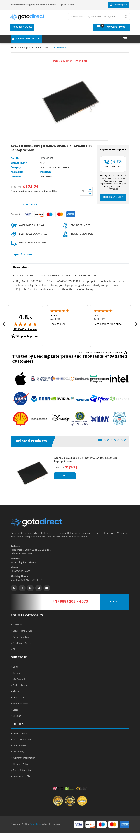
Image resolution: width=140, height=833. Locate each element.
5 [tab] (116, 441)
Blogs (15, 710)
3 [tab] (109, 441)
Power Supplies (21, 637)
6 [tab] (119, 441)
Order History (20, 685)
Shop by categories (26, 39)
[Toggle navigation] (125, 38)
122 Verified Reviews (25, 329)
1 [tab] (99, 441)
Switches (17, 625)
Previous (8, 470)
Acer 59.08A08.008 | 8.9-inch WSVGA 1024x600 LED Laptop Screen (85, 460)
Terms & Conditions (23, 770)
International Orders (23, 739)
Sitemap (17, 716)
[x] (22, 588)
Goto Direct (35, 824)
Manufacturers (20, 704)
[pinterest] (30, 588)
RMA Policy (18, 752)
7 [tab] (122, 441)
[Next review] (136, 324)
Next (132, 470)
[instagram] (38, 588)
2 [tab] (105, 441)
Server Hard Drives (22, 631)
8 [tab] (126, 441)
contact (115, 602)
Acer (42, 163)
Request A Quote (22, 27)
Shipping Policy (20, 764)
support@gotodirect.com (23, 562)
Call (106, 166)
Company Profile (21, 776)
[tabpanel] (70, 473)
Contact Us (18, 697)
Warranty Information (24, 758)
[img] (25, 324)
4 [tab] (112, 441)
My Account (19, 679)
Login (15, 667)
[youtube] (46, 588)
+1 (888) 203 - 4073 (20, 571)
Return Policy (19, 746)
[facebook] (14, 588)
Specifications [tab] (23, 255)
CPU (15, 649)
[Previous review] (4, 324)
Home (14, 48)
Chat (113, 166)
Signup (16, 673)
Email (119, 166)
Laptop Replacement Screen (34, 48)
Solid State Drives (22, 643)
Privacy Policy (20, 733)
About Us (18, 691)
